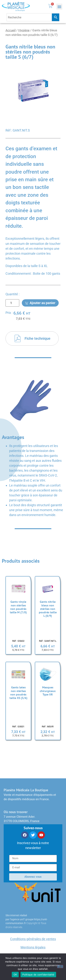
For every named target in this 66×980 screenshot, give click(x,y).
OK (15, 974)
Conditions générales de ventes (33, 939)
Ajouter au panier (42, 303)
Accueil (11, 30)
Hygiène (24, 30)
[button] (59, 7)
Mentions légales (33, 947)
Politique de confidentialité (38, 974)
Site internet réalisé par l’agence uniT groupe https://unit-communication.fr (26, 919)
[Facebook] (24, 835)
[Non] (60, 966)
